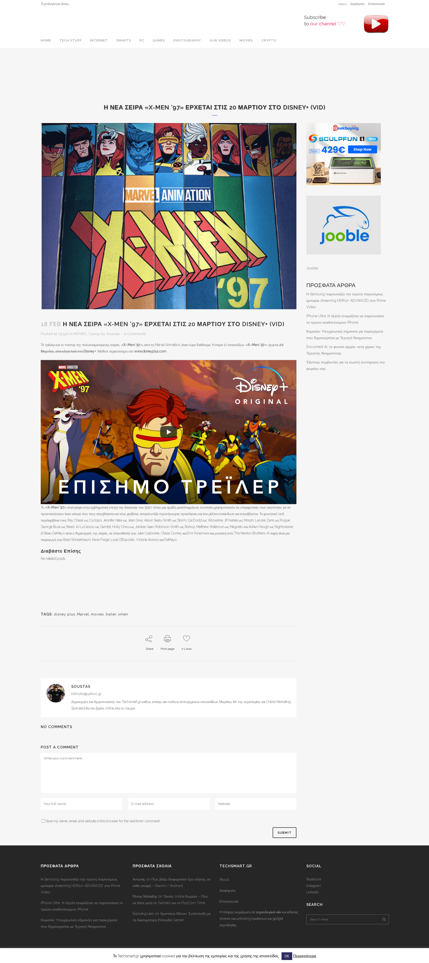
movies (97, 614)
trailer (111, 614)
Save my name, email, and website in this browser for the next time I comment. (103, 821)
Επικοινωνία (376, 4)
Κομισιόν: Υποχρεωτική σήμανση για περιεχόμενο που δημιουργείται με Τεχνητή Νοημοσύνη (79, 923)
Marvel (83, 614)
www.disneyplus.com (150, 351)
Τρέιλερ (94, 334)
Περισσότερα (304, 956)
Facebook (313, 879)
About (342, 4)
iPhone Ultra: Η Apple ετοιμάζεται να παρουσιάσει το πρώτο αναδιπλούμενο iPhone (82, 906)
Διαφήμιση (357, 4)
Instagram (313, 886)
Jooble (312, 268)
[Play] (168, 432)
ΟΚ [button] (287, 956)
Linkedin (312, 892)
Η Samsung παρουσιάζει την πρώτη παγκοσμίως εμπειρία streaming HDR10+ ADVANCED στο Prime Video (346, 300)
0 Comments (135, 334)
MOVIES (80, 334)
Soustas (113, 334)
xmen (123, 614)
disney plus (64, 614)
